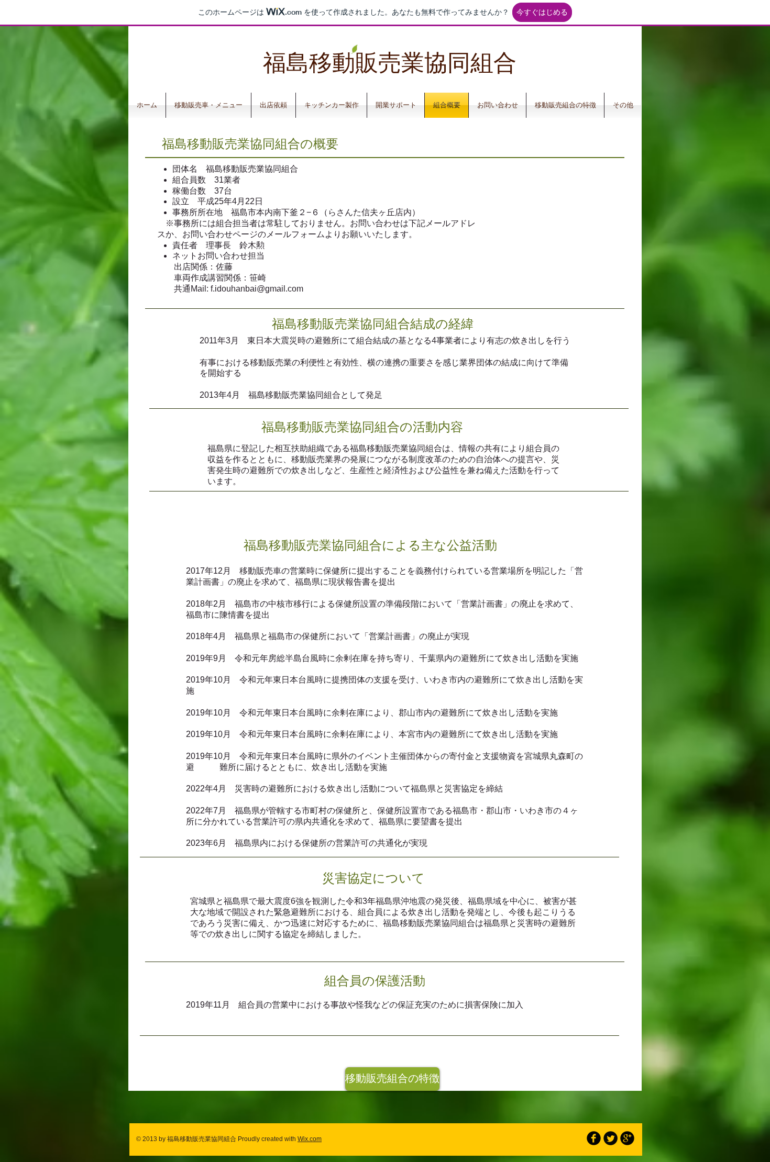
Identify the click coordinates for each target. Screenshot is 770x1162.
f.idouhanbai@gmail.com (257, 288)
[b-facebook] (594, 1138)
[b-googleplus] (627, 1138)
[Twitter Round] (610, 1138)
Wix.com (310, 1139)
